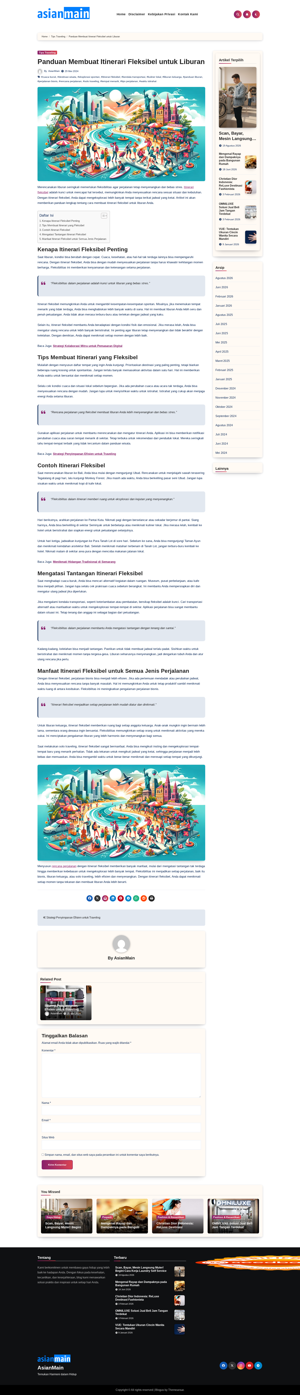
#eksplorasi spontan (89, 76)
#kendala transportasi (133, 76)
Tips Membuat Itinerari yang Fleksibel (63, 225)
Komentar (48, 1050)
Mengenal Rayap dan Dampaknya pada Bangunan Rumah (122, 1227)
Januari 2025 (223, 379)
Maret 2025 (222, 360)
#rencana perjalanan (70, 81)
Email (46, 1120)
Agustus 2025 (224, 314)
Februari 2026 (224, 296)
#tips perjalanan (129, 81)
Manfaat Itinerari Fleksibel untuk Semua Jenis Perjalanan (74, 238)
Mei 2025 (221, 342)
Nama (46, 1102)
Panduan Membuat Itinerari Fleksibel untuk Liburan (121, 61)
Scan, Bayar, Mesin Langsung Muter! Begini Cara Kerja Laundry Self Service (63, 1229)
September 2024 (225, 416)
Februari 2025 (224, 370)
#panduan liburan (192, 76)
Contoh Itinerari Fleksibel (56, 229)
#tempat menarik (109, 81)
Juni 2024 (221, 443)
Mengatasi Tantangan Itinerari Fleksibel (64, 234)
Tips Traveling (47, 52)
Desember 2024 (225, 388)
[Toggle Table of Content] (102, 216)
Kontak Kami (188, 14)
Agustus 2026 (224, 278)
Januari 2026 (223, 305)
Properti (107, 1217)
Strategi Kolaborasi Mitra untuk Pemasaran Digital (87, 346)
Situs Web (48, 1137)
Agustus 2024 (224, 425)
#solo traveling (91, 81)
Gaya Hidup (54, 1217)
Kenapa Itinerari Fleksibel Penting (61, 220)
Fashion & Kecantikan (171, 1217)
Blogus (159, 1389)
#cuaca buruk (48, 76)
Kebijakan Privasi (161, 14)
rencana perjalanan (64, 866)
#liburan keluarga (172, 76)
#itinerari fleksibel (110, 76)
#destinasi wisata (66, 76)
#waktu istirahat (147, 81)
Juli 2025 (221, 324)
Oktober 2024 (223, 406)
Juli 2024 (221, 434)
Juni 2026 (221, 287)
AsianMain (54, 71)
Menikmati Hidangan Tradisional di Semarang (84, 561)
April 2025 (221, 351)
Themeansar (176, 1389)
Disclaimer (136, 14)
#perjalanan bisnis (47, 81)
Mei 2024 (221, 452)
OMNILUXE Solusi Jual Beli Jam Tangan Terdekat (232, 1225)
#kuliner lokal (154, 76)
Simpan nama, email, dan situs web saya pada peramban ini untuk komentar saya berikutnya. (102, 1154)
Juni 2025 (221, 333)
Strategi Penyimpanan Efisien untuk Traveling (84, 454)
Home (121, 14)
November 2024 (225, 397)
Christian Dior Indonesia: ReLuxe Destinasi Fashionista (175, 1227)
